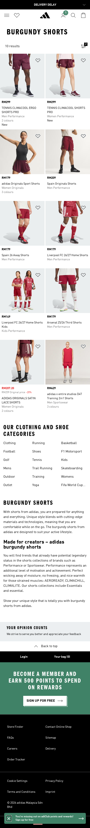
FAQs (10, 737)
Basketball (69, 443)
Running (38, 443)
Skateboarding (71, 468)
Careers (12, 748)
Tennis (37, 460)
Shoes (36, 451)
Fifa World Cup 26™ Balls (72, 486)
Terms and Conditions (21, 791)
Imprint (50, 791)
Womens (67, 477)
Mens (7, 468)
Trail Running (42, 468)
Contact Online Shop (58, 726)
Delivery (50, 748)
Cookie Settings (17, 781)
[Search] (73, 15)
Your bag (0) (62, 656)
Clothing (9, 443)
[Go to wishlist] (17, 15)
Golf (6, 460)
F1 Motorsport (71, 451)
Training (38, 477)
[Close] (8, 818)
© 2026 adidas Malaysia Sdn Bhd (25, 804)
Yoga (35, 485)
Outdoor (9, 477)
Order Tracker (16, 759)
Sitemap (50, 737)
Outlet (7, 485)
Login (24, 656)
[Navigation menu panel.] (7, 15)
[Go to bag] (83, 15)
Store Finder (15, 726)
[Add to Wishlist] (38, 61)
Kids (64, 460)
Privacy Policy (54, 781)
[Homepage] (45, 17)
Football (9, 451)
